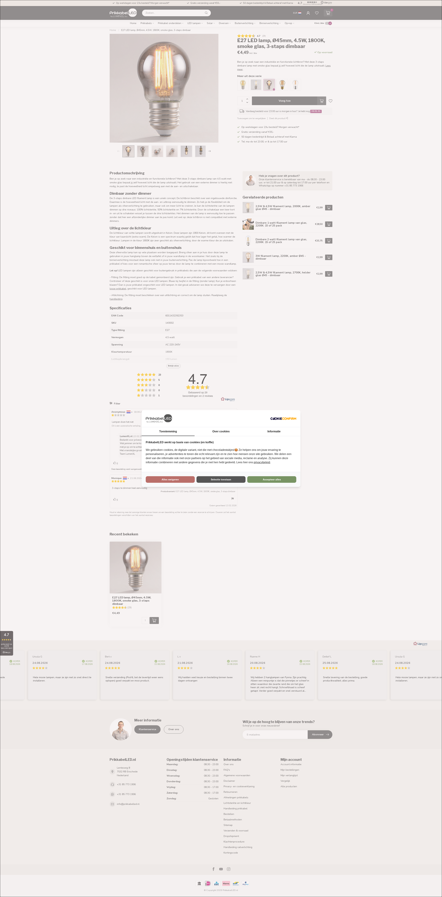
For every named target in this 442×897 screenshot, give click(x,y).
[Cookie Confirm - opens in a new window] (283, 418)
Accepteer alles (272, 479)
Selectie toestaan (221, 479)
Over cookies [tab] (221, 431)
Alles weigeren (170, 479)
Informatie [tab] (274, 431)
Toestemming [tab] (168, 431)
